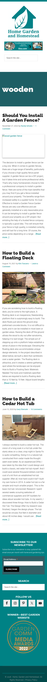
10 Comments (36, 409)
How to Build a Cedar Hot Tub (18, 401)
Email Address (11, 559)
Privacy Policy (31, 680)
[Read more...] (10, 383)
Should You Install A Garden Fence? (22, 118)
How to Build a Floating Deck (18, 255)
